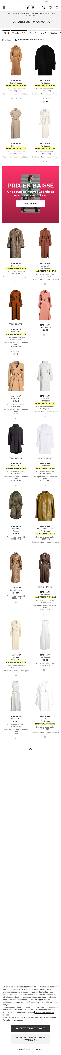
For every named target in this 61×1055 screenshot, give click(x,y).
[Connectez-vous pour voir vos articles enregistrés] (50, 7)
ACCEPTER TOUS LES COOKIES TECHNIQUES (30, 1038)
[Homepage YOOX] (30, 7)
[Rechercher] (43, 7)
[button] (30, 748)
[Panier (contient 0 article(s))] (57, 7)
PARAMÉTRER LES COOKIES (30, 1049)
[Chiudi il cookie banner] (57, 986)
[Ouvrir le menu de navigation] (4, 7)
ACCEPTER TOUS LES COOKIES (30, 1028)
